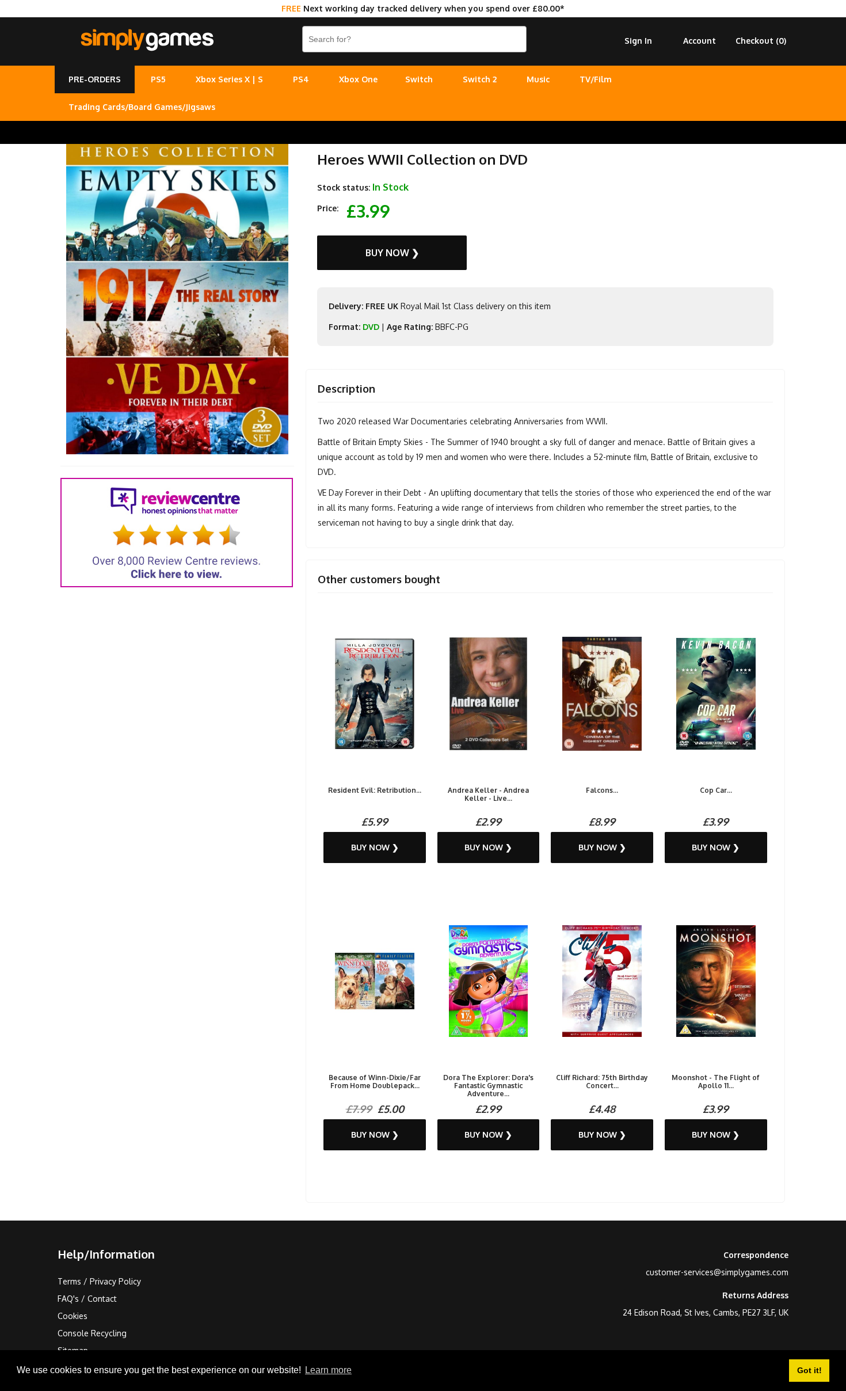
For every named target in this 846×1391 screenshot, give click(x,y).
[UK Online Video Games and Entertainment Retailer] (147, 40)
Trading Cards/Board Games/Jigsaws (141, 107)
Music (538, 79)
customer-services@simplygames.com (717, 1272)
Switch (419, 79)
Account (699, 40)
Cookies (72, 1316)
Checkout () (761, 40)
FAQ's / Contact (87, 1298)
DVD (371, 327)
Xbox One (358, 79)
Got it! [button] (809, 1370)
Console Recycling (92, 1333)
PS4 (301, 79)
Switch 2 (480, 79)
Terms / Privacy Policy (99, 1281)
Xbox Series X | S (229, 79)
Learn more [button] (328, 1370)
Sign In (638, 40)
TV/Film (596, 79)
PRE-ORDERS (94, 79)
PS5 (158, 79)
